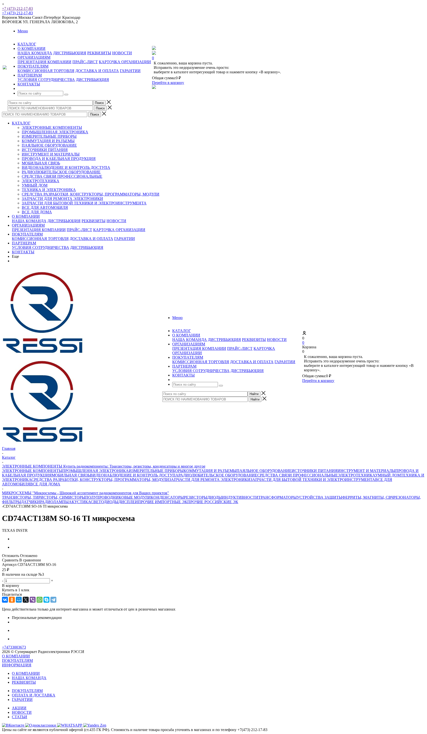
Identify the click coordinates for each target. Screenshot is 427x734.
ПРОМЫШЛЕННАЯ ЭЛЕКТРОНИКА (55, 132)
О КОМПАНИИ (26, 216)
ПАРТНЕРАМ (24, 243)
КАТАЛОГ (21, 123)
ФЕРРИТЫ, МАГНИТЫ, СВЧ (367, 497)
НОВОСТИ (122, 53)
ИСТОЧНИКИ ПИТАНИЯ (45, 150)
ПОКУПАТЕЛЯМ (27, 234)
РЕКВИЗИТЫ (99, 53)
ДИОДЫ (214, 497)
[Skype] (46, 600)
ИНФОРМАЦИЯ (16, 665)
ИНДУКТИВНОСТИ (240, 497)
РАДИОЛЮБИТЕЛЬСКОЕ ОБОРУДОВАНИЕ (61, 172)
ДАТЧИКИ (30, 502)
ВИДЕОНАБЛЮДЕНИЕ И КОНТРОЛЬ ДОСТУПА (66, 167)
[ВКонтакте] (5, 600)
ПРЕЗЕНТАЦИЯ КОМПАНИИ (44, 62)
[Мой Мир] (19, 600)
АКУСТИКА (80, 502)
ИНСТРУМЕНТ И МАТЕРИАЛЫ (51, 154)
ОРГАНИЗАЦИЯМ (28, 225)
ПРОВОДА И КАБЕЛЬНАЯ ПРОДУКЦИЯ (59, 159)
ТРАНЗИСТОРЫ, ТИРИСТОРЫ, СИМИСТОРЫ (43, 497)
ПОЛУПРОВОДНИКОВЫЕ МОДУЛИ (118, 497)
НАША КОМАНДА (35, 53)
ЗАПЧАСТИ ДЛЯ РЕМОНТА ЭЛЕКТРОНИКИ (62, 199)
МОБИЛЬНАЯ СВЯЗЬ (41, 163)
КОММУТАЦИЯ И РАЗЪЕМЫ (48, 141)
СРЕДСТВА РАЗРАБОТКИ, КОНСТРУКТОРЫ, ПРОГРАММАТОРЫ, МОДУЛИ (90, 194)
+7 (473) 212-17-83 (17, 8)
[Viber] (33, 600)
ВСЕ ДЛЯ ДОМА (37, 212)
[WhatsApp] (40, 600)
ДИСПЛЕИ (128, 502)
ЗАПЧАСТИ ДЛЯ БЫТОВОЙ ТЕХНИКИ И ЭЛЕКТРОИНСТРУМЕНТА (84, 203)
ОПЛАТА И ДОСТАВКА (33, 695)
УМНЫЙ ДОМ (34, 185)
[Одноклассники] (12, 600)
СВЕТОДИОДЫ (104, 502)
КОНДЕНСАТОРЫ (167, 497)
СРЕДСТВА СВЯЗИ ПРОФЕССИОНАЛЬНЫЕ (62, 176)
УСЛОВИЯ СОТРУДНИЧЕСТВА (46, 80)
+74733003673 (14, 647)
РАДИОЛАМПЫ (54, 502)
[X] (26, 600)
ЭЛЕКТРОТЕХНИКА (40, 181)
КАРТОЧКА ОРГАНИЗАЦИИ (125, 62)
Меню (23, 31)
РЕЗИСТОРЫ (195, 497)
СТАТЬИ (19, 717)
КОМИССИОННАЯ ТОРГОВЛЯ (46, 71)
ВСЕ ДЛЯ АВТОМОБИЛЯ (45, 207)
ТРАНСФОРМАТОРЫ (277, 497)
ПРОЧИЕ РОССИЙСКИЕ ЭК (212, 502)
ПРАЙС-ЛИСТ (85, 62)
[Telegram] (53, 600)
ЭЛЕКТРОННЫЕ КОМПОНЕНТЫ (52, 127)
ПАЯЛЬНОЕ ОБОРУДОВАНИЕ (49, 145)
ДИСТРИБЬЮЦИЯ (69, 53)
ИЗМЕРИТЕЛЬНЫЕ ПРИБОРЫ (49, 136)
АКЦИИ (19, 708)
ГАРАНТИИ (130, 71)
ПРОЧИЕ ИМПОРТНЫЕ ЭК (162, 502)
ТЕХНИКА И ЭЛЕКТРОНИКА (49, 190)
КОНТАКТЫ (23, 252)
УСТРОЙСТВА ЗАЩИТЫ (319, 497)
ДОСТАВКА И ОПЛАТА (97, 71)
